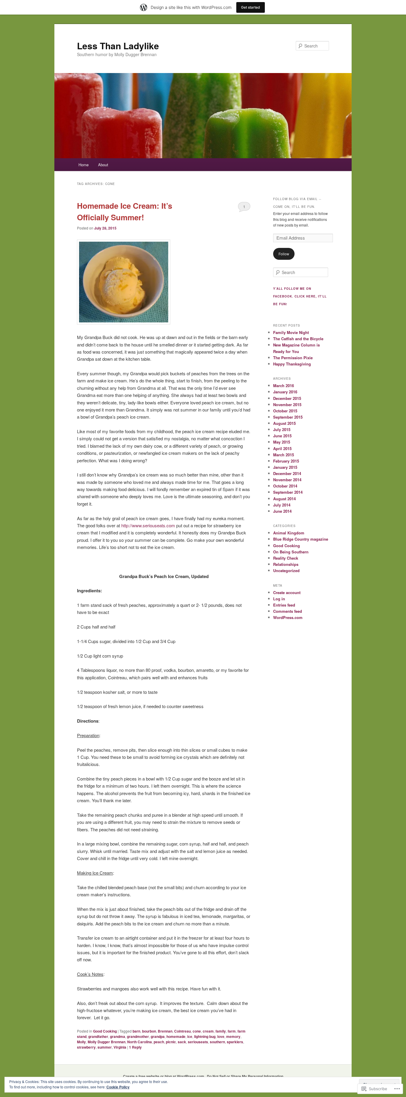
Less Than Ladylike (118, 45)
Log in (279, 598)
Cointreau (182, 1031)
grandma (117, 1036)
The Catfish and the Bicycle (298, 338)
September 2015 (288, 417)
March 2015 (283, 455)
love (220, 1036)
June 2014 (282, 511)
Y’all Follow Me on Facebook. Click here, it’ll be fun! (300, 296)
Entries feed (284, 605)
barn (136, 1031)
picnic (171, 1041)
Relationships (285, 564)
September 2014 (288, 492)
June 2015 (282, 436)
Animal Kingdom (288, 533)
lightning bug (204, 1036)
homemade (175, 1036)
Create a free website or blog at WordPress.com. (164, 1076)
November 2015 (287, 404)
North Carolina (139, 1041)
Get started (250, 7)
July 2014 (281, 505)
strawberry (86, 1047)
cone (197, 1031)
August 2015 (284, 423)
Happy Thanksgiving (292, 364)
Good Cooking (105, 1031)
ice (189, 1036)
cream (208, 1031)
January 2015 (285, 467)
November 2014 (287, 479)
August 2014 (284, 498)
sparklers (235, 1041)
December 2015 (287, 398)
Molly (81, 1041)
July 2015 (281, 429)
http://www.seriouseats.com (148, 525)
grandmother (138, 1036)
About (103, 164)
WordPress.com (288, 617)
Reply (135, 1047)
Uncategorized (286, 570)
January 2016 (285, 392)
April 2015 (282, 448)
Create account (286, 592)
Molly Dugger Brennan (106, 1041)
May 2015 (281, 442)
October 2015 (285, 411)
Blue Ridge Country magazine (300, 539)
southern (217, 1041)
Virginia (120, 1047)
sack (182, 1041)
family (220, 1031)
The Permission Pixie (293, 357)
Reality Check (285, 558)
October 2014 (285, 486)
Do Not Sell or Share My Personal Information (245, 1076)
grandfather (98, 1036)
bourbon (149, 1031)
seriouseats (198, 1041)
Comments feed (287, 611)
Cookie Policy (118, 1087)
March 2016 (283, 385)
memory (233, 1036)
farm (232, 1031)
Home (83, 164)
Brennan (165, 1031)
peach (159, 1041)
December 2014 (287, 473)
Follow (283, 253)
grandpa (158, 1036)
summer (104, 1047)
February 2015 (286, 461)
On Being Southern (291, 552)
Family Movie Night (291, 332)
